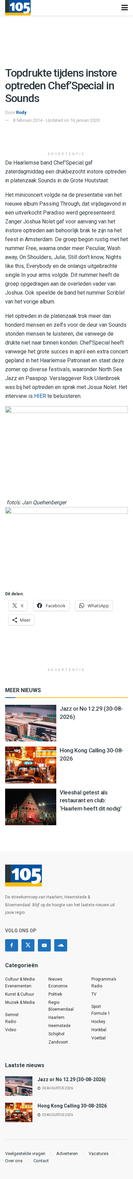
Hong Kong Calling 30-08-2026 (72, 1106)
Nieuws (55, 979)
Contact (41, 1160)
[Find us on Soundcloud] (60, 945)
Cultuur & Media (20, 979)
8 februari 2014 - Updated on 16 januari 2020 (56, 120)
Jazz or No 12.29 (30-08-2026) (72, 1079)
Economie (58, 986)
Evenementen (18, 986)
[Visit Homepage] (18, 7)
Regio (53, 1002)
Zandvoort (58, 1042)
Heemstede (59, 1025)
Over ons (14, 1160)
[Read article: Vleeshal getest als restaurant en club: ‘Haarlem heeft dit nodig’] (30, 807)
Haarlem (56, 1017)
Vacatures (98, 1153)
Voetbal (98, 1038)
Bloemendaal (61, 1009)
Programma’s (103, 979)
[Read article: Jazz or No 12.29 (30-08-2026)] (30, 723)
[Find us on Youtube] (44, 945)
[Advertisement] (66, 137)
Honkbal (98, 1029)
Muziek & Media (20, 1002)
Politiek (55, 994)
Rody (21, 112)
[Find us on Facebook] (11, 945)
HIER (40, 396)
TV (94, 994)
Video (10, 1029)
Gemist (12, 1014)
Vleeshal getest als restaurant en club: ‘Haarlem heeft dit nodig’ (91, 800)
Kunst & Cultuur (19, 994)
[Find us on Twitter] (27, 945)
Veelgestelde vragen (25, 1153)
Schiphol (56, 1034)
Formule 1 (100, 1013)
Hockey (98, 1021)
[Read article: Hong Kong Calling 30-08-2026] (30, 765)
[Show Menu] (124, 7)
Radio (10, 1021)
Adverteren (67, 1153)
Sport (96, 1006)
